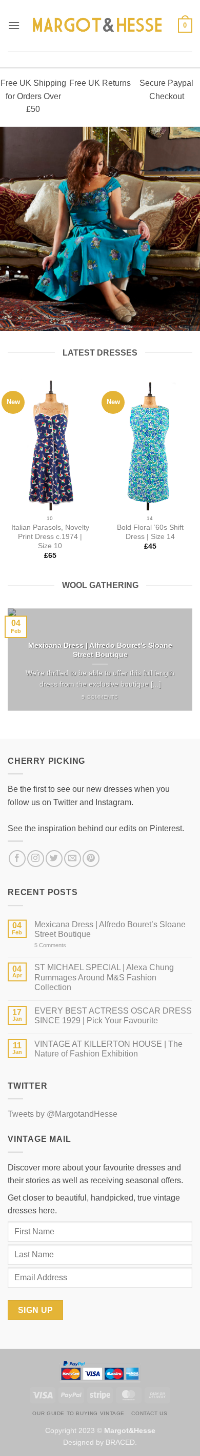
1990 (157, 265)
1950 (100, 245)
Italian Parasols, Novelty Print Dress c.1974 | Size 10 (50, 536)
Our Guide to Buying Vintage (78, 1413)
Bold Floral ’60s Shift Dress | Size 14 (150, 532)
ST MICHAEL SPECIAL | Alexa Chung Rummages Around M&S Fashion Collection (104, 977)
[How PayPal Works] (100, 1371)
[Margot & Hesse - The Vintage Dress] (99, 26)
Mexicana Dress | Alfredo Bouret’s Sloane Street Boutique (100, 650)
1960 (135, 245)
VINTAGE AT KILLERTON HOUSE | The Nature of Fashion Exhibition (108, 1049)
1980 (122, 265)
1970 (171, 245)
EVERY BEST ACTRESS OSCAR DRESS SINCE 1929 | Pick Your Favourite (113, 1015)
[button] (14, 25)
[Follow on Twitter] (54, 858)
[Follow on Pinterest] (91, 858)
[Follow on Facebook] (17, 858)
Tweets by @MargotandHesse (62, 1114)
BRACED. (121, 1442)
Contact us (149, 1413)
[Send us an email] (72, 858)
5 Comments (62, 945)
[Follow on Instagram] (35, 858)
